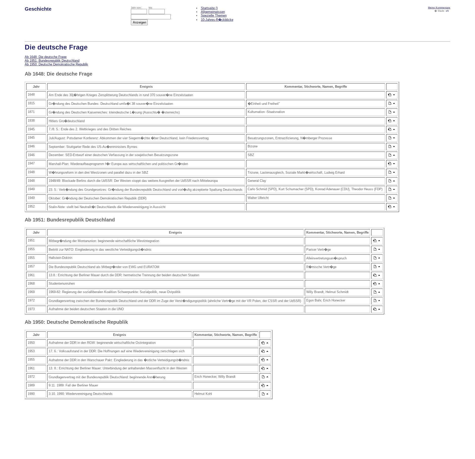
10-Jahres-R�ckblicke (217, 20)
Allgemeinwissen (213, 12)
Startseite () (209, 8)
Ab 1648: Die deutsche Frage (46, 57)
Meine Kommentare (439, 7)
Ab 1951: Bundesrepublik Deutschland (52, 60)
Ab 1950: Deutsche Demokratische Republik (56, 64)
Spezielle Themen (214, 15)
